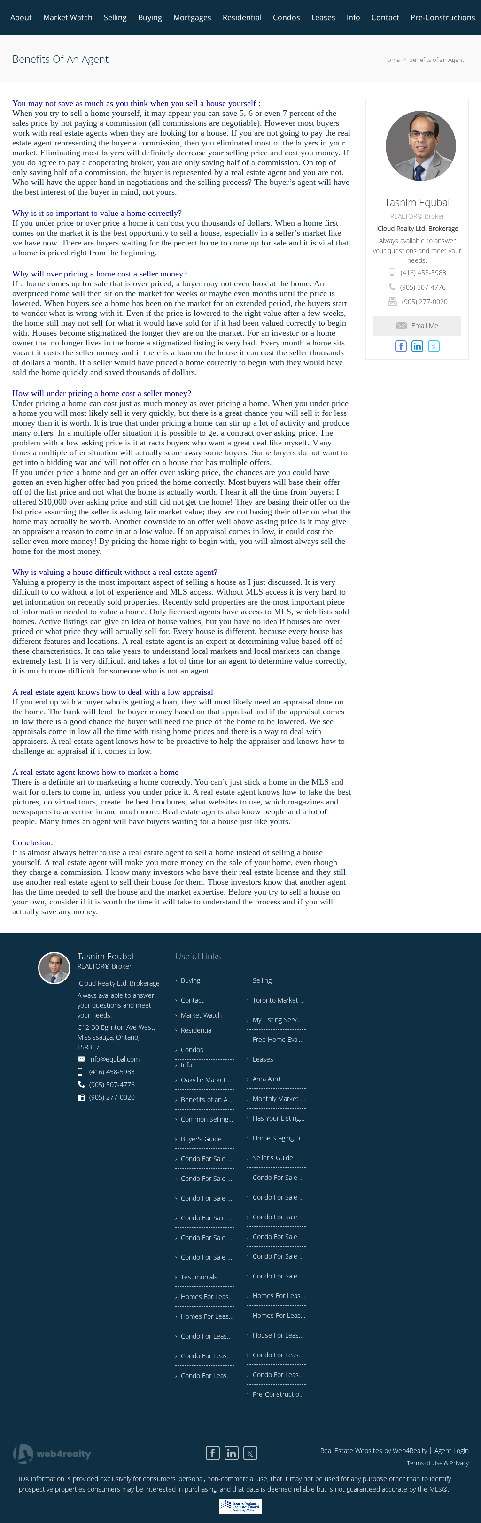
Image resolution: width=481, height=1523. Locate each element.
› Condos (189, 1049)
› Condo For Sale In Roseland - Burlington (204, 1217)
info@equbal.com (114, 1059)
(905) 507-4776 (423, 287)
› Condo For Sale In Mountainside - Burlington (276, 1275)
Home (391, 59)
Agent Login (451, 1450)
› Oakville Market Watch (204, 1079)
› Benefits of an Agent (204, 1099)
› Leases (260, 1059)
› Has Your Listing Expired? (276, 1118)
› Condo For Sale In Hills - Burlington (204, 1237)
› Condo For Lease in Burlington (204, 1375)
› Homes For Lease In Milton (276, 1315)
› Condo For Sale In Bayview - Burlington (204, 1158)
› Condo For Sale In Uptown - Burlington (276, 1197)
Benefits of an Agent (436, 59)
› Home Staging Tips (276, 1137)
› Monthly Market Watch (276, 1098)
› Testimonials (196, 1276)
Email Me (424, 325)
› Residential (194, 1030)
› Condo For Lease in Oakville (204, 1355)
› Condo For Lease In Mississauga (276, 1354)
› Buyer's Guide (198, 1138)
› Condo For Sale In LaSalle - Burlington (276, 1256)
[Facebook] (213, 1453)
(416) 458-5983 (423, 272)
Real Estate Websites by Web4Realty (373, 1450)
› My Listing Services (276, 1019)
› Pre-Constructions (276, 1394)
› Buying (187, 980)
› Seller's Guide (270, 1157)
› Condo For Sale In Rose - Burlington (204, 1178)
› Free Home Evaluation (276, 1039)
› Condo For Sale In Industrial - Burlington (276, 1216)
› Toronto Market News (276, 999)
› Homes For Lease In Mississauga (204, 1316)
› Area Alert (264, 1078)
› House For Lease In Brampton (276, 1335)
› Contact (189, 999)
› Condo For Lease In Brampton (204, 1336)
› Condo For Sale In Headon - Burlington (276, 1177)
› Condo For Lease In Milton (276, 1374)
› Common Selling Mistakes (204, 1119)
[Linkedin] (232, 1453)
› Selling (259, 980)
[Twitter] (250, 1453)
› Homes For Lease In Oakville (276, 1295)
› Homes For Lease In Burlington (204, 1296)
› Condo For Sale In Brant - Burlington (204, 1198)
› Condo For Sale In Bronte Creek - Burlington (204, 1257)
